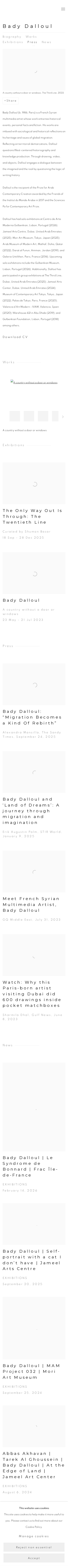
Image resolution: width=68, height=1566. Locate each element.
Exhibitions (13, 42)
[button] (15, 416)
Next (63, 417)
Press (32, 42)
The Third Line (18, 9)
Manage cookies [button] (34, 1536)
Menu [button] (62, 9)
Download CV (28, 337)
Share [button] (11, 100)
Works (31, 36)
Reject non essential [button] (34, 1547)
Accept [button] (34, 1558)
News (47, 42)
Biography (12, 36)
